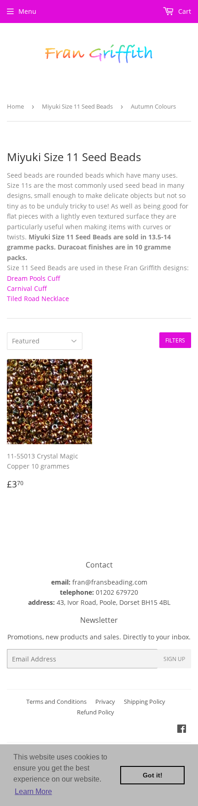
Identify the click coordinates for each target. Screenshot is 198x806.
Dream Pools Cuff (33, 278)
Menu (27, 11)
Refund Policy (95, 712)
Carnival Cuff (27, 288)
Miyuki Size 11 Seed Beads (77, 106)
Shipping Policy (144, 701)
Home (15, 106)
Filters (175, 340)
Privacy (105, 701)
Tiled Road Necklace (38, 298)
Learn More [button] (33, 791)
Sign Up (174, 659)
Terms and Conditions (56, 701)
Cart (183, 11)
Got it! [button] (153, 775)
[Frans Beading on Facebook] (181, 729)
